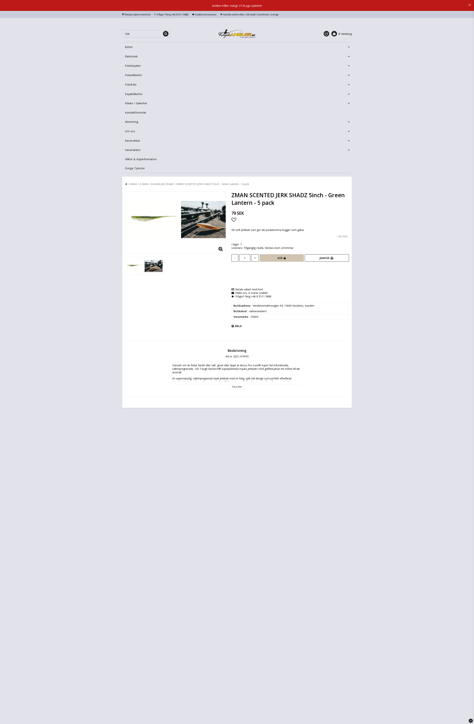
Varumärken (132, 150)
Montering (131, 122)
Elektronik (131, 56)
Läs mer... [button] (343, 236)
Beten (129, 47)
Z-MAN (143, 184)
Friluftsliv (131, 84)
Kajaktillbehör (134, 94)
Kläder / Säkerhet (136, 103)
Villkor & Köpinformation (141, 159)
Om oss (130, 131)
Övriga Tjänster (135, 168)
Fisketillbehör (133, 75)
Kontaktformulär (135, 112)
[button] (326, 33)
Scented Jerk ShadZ (162, 184)
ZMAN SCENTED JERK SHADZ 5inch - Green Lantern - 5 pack (212, 184)
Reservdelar (132, 140)
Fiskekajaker (133, 65)
